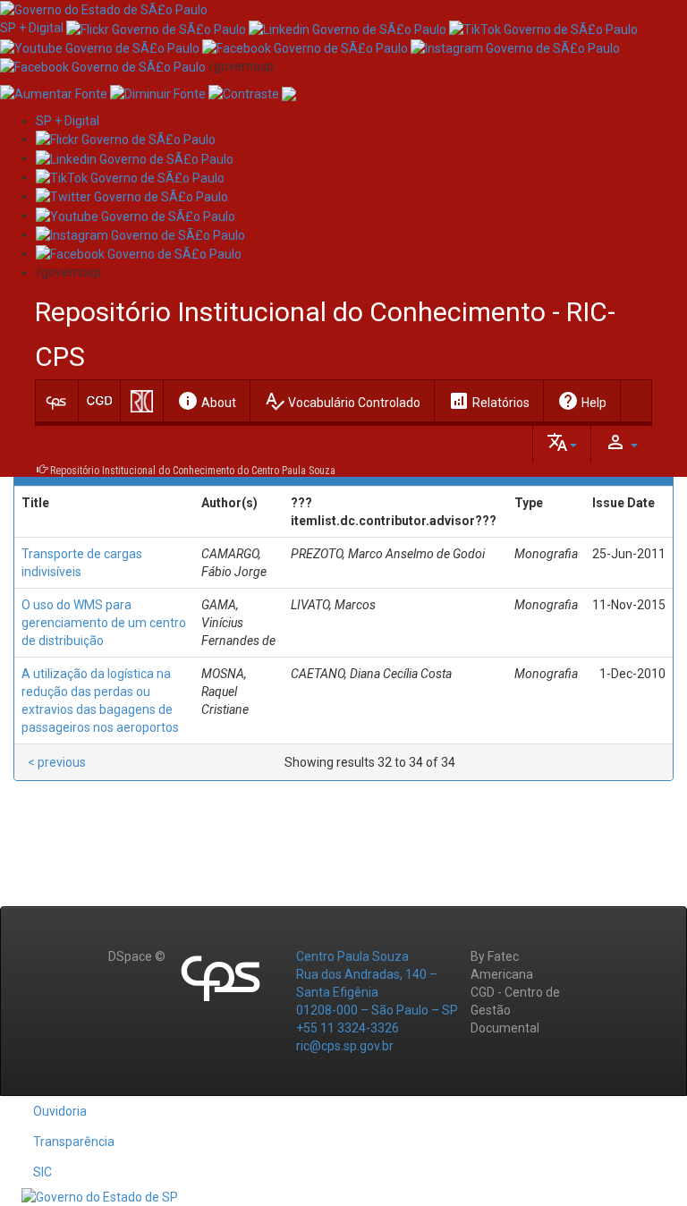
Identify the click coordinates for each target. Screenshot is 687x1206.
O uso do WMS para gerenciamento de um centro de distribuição (103, 623)
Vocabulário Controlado (342, 401)
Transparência (73, 1141)
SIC (42, 1172)
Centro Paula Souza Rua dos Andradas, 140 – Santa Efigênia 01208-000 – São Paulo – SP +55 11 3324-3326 (377, 992)
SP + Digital (32, 28)
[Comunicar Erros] (289, 93)
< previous (57, 762)
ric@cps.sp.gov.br (345, 1046)
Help (581, 401)
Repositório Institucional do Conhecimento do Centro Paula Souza (192, 470)
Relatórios (489, 401)
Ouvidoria (60, 1111)
